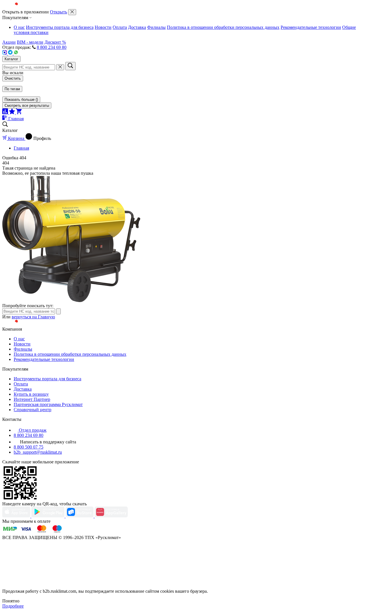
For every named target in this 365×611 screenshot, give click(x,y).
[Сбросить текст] (60, 67)
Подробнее (13, 606)
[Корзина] (19, 112)
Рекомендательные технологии (311, 27)
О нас (19, 27)
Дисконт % (55, 42)
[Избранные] (12, 112)
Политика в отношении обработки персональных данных (223, 27)
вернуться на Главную (33, 316)
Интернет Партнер (32, 399)
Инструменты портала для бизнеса (60, 27)
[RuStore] (80, 516)
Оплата (120, 27)
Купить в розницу (31, 394)
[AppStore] (16, 516)
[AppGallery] (111, 516)
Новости (103, 27)
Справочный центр (32, 409)
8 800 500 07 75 (28, 447)
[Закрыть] (72, 12)
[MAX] (5, 53)
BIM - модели (30, 42)
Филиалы (156, 27)
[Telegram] (11, 53)
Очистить (13, 78)
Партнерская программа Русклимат (48, 404)
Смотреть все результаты (27, 105)
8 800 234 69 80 (51, 47)
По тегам (12, 89)
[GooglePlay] (48, 516)
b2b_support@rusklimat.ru (38, 452)
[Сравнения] (5, 112)
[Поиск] (70, 66)
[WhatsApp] (16, 53)
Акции (9, 42)
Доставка (137, 27)
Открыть (58, 11)
